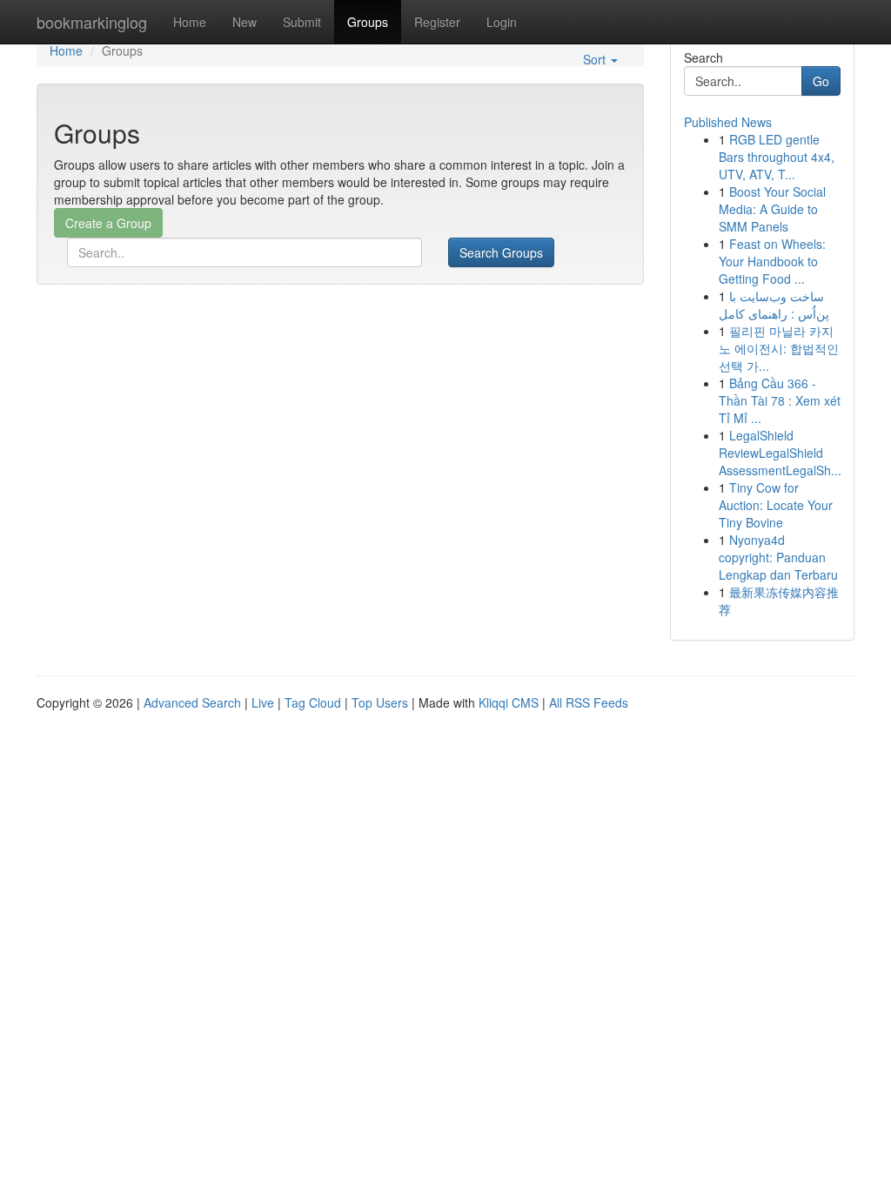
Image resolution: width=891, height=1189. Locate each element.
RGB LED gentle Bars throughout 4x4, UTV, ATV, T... (776, 157)
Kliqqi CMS (509, 702)
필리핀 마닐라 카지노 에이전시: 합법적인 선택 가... (779, 348)
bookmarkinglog (92, 21)
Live (262, 702)
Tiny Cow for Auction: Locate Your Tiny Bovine (776, 505)
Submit (302, 21)
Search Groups (501, 252)
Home (189, 21)
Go (821, 81)
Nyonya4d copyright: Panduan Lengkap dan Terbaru (778, 557)
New (244, 21)
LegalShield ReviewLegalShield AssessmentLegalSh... (780, 453)
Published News (728, 122)
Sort (596, 59)
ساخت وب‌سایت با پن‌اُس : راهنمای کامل (774, 304)
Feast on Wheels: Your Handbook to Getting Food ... (772, 261)
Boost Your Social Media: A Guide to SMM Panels (772, 209)
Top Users (380, 702)
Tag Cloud (313, 702)
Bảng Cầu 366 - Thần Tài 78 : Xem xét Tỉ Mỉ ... (780, 400)
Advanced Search (192, 702)
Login (501, 21)
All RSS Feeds (588, 702)
